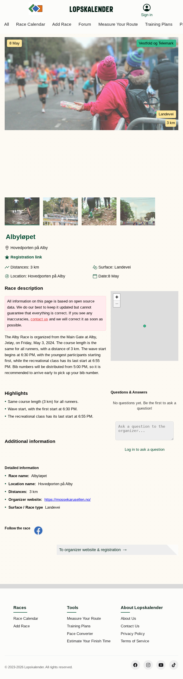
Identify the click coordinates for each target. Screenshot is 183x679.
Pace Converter (80, 634)
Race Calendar (25, 618)
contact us (39, 319)
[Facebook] (135, 665)
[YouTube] (161, 665)
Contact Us (130, 626)
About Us (128, 618)
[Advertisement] (91, 163)
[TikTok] (174, 665)
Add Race (21, 626)
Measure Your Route (84, 618)
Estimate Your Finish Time (88, 641)
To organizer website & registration (90, 550)
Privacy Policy (133, 634)
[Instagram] (148, 665)
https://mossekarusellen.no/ (67, 499)
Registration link (26, 257)
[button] (144, 326)
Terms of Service (135, 641)
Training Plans (79, 626)
